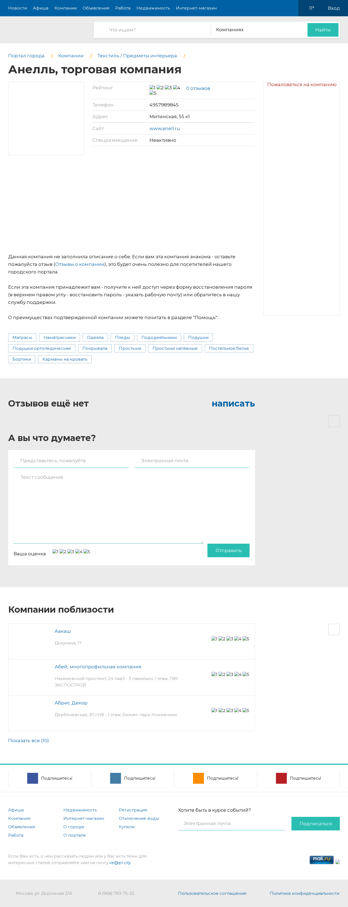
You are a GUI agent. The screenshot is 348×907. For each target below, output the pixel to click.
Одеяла (95, 337)
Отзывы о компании (79, 264)
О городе (73, 826)
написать (233, 403)
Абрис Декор (71, 703)
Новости (17, 8)
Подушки (198, 337)
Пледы (122, 337)
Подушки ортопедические (42, 348)
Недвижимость (153, 8)
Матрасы (22, 337)
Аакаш (63, 631)
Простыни (130, 348)
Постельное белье (229, 348)
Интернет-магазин (196, 8)
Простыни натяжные (175, 348)
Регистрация (133, 809)
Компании (65, 8)
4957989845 (164, 105)
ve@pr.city (120, 862)
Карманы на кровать (64, 359)
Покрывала (94, 348)
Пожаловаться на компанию (302, 84)
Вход (334, 8)
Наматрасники (60, 337)
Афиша (40, 8)
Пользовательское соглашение (212, 893)
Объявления (96, 8)
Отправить (229, 550)
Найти (323, 30)
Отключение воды (139, 818)
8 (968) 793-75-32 (116, 893)
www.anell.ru (165, 128)
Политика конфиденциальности (304, 893)
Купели (127, 826)
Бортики (22, 359)
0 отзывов (198, 88)
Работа (122, 8)
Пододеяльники (159, 337)
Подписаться (316, 823)
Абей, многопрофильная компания (98, 666)
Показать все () (28, 740)
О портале (74, 835)
